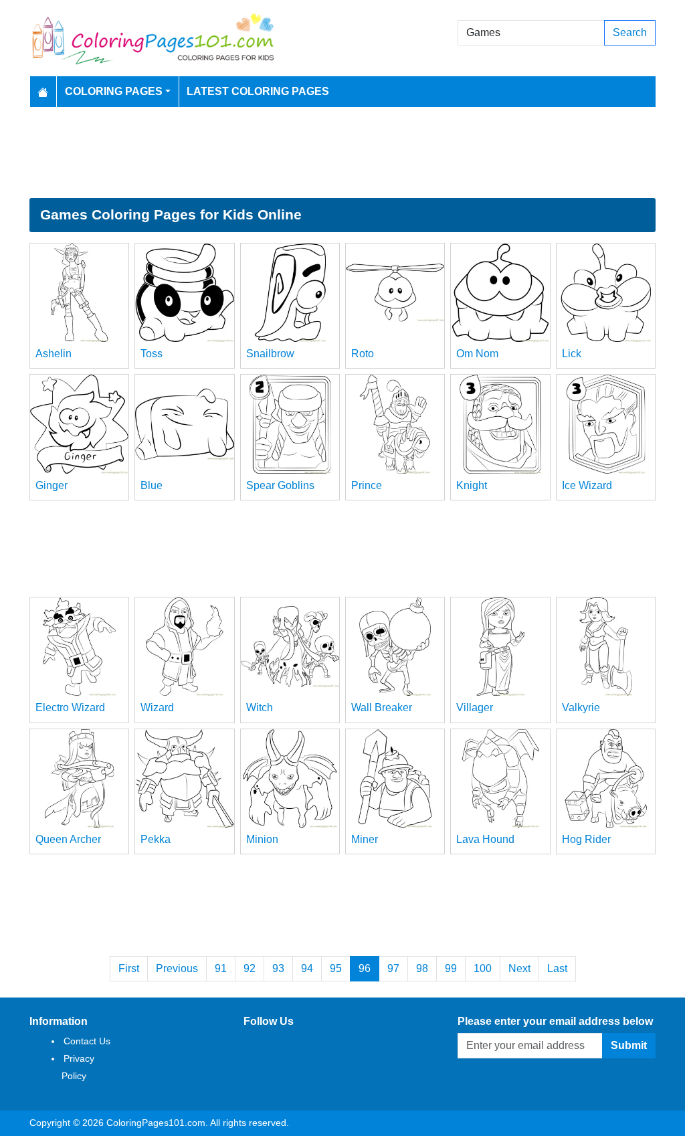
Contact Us (87, 1041)
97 (393, 968)
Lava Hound (485, 839)
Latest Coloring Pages (258, 91)
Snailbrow (270, 353)
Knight (471, 485)
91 (221, 968)
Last (557, 968)
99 (451, 968)
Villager (474, 707)
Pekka (155, 839)
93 (278, 968)
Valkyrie (581, 707)
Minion (262, 839)
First (128, 968)
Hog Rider (586, 839)
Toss (151, 353)
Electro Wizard (70, 707)
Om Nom (477, 353)
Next (519, 968)
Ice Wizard (587, 485)
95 (336, 968)
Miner (364, 839)
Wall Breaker (381, 707)
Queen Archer (68, 839)
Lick (571, 353)
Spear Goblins (280, 485)
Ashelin (53, 353)
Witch (259, 707)
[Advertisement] (342, 152)
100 (483, 968)
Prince (366, 485)
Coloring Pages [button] (114, 91)
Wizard (157, 707)
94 (307, 968)
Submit (629, 1045)
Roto (362, 353)
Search (630, 32)
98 (422, 968)
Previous (177, 968)
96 (365, 968)
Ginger (51, 485)
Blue (151, 485)
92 (249, 968)
